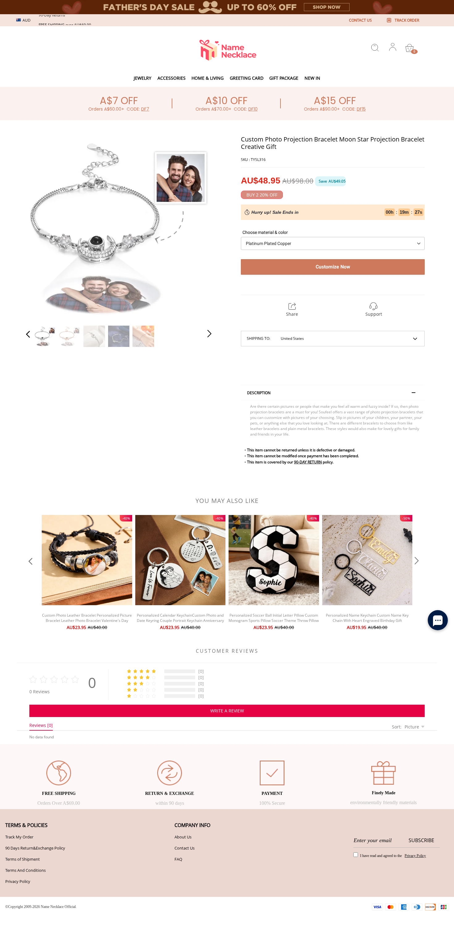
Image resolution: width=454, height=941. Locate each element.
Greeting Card (246, 78)
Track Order (407, 20)
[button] (40, 226)
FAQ (178, 859)
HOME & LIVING (207, 78)
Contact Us (184, 848)
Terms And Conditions (25, 870)
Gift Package (283, 78)
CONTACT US (360, 20)
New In (312, 78)
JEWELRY (142, 78)
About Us (182, 837)
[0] (410, 48)
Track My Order (19, 837)
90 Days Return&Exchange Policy (35, 848)
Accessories (172, 78)
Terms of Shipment (22, 859)
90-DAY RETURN (308, 462)
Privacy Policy (17, 881)
